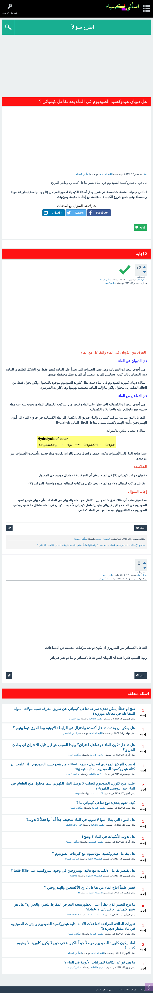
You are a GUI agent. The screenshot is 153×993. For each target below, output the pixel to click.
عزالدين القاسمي (71, 733)
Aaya (77, 793)
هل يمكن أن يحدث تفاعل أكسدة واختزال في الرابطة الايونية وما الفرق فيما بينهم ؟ (74, 728)
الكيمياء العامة (105, 174)
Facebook (102, 212)
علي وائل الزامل (74, 824)
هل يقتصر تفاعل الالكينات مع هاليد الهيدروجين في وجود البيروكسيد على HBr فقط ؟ (73, 870)
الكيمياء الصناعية (96, 914)
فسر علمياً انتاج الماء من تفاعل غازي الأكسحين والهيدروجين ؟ (89, 887)
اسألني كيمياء (74, 755)
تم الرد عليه (141, 279)
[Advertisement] (76, 65)
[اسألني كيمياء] (122, 7)
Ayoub (73, 875)
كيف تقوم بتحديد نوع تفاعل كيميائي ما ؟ (105, 803)
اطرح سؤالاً (83, 27)
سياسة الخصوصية (127, 989)
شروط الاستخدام (104, 989)
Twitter (79, 212)
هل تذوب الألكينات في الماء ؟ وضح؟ (108, 837)
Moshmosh (73, 914)
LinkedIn (56, 212)
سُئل (144, 174)
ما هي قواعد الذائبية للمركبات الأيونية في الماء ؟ (99, 962)
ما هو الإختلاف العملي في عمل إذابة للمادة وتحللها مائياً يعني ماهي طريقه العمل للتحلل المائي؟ (91, 544)
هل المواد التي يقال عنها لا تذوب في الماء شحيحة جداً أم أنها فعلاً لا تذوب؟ (80, 820)
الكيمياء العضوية (96, 841)
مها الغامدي (74, 718)
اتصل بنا (145, 989)
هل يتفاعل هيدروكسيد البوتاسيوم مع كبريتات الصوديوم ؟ (93, 854)
